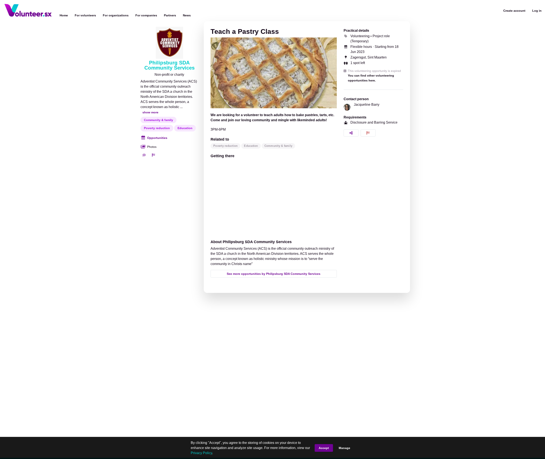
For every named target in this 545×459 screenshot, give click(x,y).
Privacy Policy (201, 453)
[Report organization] (153, 155)
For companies (146, 15)
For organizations (116, 15)
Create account (514, 10)
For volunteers (85, 15)
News (187, 15)
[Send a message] (144, 155)
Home (64, 15)
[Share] (351, 133)
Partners (170, 15)
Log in (537, 10)
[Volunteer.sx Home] (28, 10)
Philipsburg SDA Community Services (169, 65)
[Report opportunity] (368, 133)
